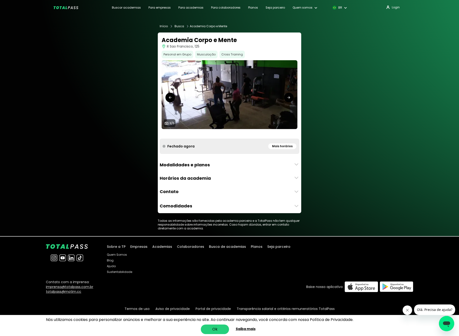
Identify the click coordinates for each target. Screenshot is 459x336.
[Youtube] (62, 258)
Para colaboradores (225, 8)
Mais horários (282, 146)
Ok (215, 329)
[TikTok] (79, 258)
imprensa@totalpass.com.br (69, 286)
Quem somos (302, 7)
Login (396, 7)
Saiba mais (246, 328)
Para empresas (159, 8)
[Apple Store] (361, 287)
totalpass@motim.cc (63, 291)
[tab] (222, 134)
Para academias (190, 8)
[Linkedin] (71, 258)
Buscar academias (126, 8)
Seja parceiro (275, 8)
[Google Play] (396, 287)
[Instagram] (54, 258)
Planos (253, 8)
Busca (179, 26)
